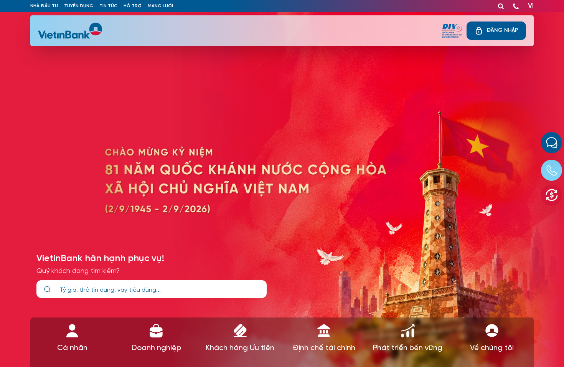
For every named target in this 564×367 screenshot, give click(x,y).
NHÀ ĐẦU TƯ (44, 5)
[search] (47, 289)
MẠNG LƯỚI (160, 5)
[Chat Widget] (551, 142)
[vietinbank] (70, 31)
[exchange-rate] (551, 195)
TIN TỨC (108, 5)
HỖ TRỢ (133, 5)
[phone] (516, 4)
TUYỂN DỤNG (78, 5)
